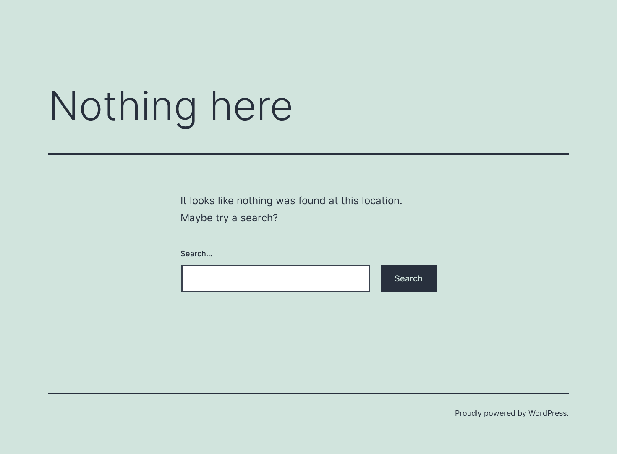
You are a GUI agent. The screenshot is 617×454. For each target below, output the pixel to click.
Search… (196, 253)
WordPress (547, 413)
